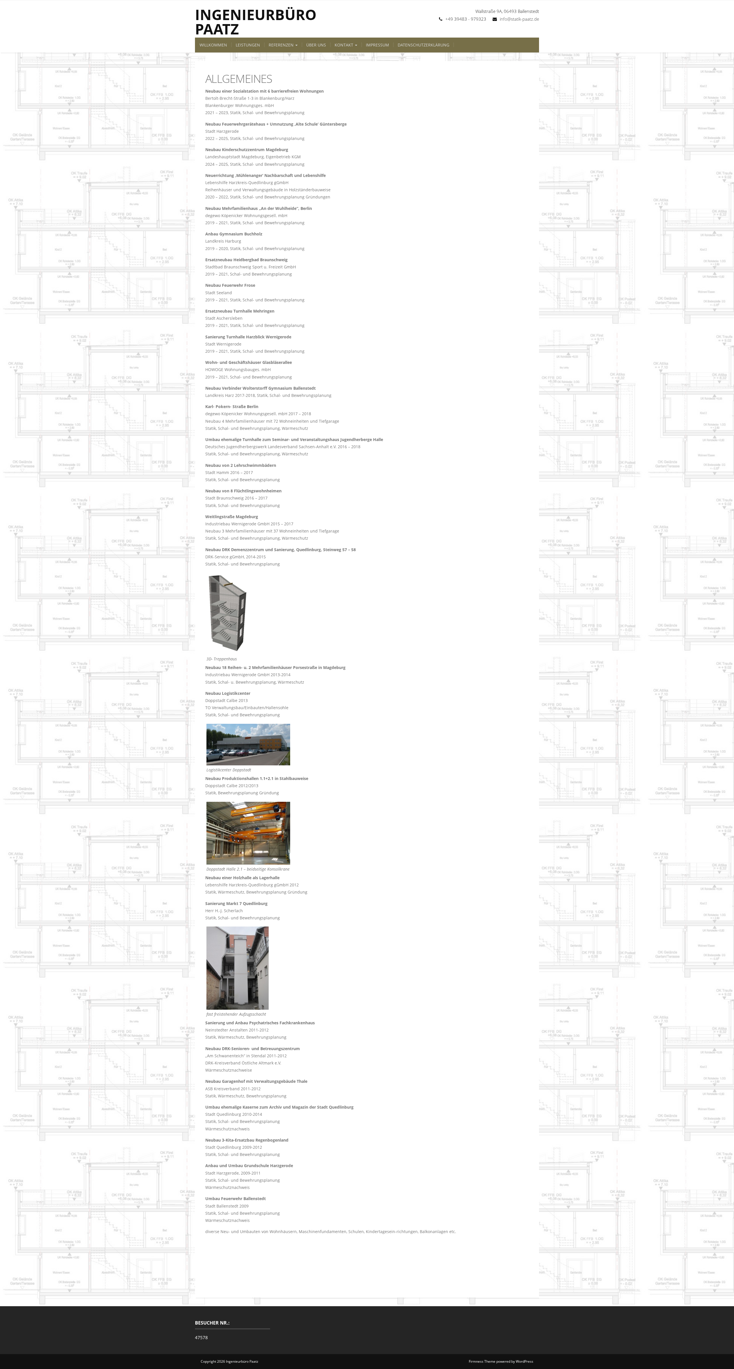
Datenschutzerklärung (423, 45)
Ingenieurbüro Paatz (256, 22)
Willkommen (213, 45)
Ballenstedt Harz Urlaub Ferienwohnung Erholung (347, 1251)
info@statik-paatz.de (519, 19)
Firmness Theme (482, 1361)
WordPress (524, 1361)
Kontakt (344, 45)
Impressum (377, 45)
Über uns (316, 45)
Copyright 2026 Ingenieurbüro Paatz (229, 1361)
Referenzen (282, 45)
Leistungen (248, 45)
